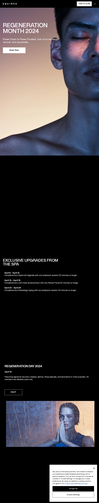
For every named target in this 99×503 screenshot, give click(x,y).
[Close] (94, 468)
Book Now (14, 50)
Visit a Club (84, 4)
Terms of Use (82, 483)
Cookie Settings (73, 495)
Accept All (73, 488)
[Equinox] (10, 4)
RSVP (13, 392)
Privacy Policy (70, 483)
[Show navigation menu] (95, 4)
